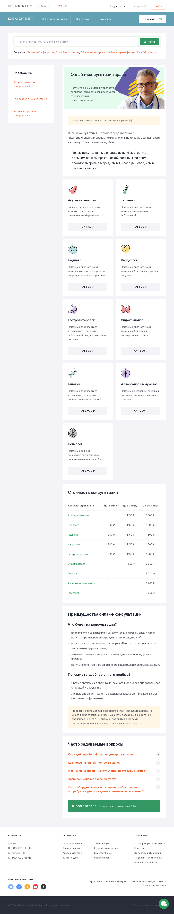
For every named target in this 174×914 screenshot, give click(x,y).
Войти (158, 6)
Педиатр (73, 534)
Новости (139, 848)
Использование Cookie (153, 885)
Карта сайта (95, 881)
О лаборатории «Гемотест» (149, 843)
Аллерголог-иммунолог (82, 583)
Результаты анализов (106, 848)
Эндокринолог (76, 563)
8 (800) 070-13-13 (22, 6)
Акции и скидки (71, 848)
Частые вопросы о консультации (25, 113)
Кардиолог (74, 544)
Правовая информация (142, 881)
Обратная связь (103, 857)
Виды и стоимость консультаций (25, 84)
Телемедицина (102, 843)
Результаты (117, 6)
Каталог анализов (73, 843)
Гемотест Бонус (103, 852)
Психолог (73, 592)
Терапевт (74, 525)
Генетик (72, 573)
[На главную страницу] (20, 19)
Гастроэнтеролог (78, 554)
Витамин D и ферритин (41, 52)
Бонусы (138, 6)
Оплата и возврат (116, 881)
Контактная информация (147, 852)
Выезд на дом (70, 857)
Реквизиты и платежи (146, 862)
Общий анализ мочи (67, 52)
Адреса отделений (73, 852)
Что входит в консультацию (30, 98)
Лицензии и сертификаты (148, 857)
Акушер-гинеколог (79, 515)
